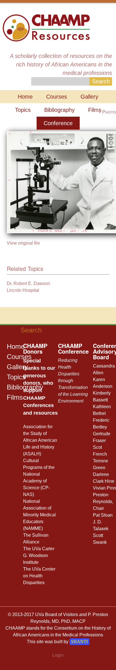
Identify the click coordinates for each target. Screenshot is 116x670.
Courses (56, 96)
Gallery (89, 96)
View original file (23, 243)
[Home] (46, 27)
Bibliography (59, 110)
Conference (58, 123)
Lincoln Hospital (23, 290)
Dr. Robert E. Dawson (28, 283)
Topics (23, 110)
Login (58, 655)
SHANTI (79, 641)
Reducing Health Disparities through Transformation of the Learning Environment (73, 380)
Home (25, 96)
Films (94, 110)
